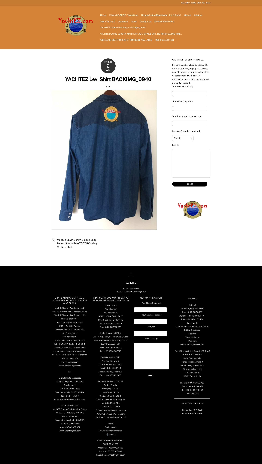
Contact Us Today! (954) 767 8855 (195, 3)
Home (103, 15)
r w (108, 87)
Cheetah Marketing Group (136, 292)
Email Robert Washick (192, 413)
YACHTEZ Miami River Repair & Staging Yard (122, 27)
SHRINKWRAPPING (164, 21)
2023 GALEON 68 (164, 40)
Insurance (123, 21)
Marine (187, 15)
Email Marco (192, 393)
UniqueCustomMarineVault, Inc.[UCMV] (161, 15)
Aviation (198, 15)
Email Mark (192, 323)
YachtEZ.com (128, 289)
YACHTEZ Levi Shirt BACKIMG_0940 (108, 79)
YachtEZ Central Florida (192, 403)
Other (134, 21)
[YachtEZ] (74, 43)
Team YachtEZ (107, 21)
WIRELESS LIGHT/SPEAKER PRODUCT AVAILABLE (126, 40)
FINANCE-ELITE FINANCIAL (123, 15)
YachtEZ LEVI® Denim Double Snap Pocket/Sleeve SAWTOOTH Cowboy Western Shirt (77, 243)
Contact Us (145, 21)
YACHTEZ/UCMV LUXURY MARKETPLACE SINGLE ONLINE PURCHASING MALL (141, 34)
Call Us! (192, 305)
